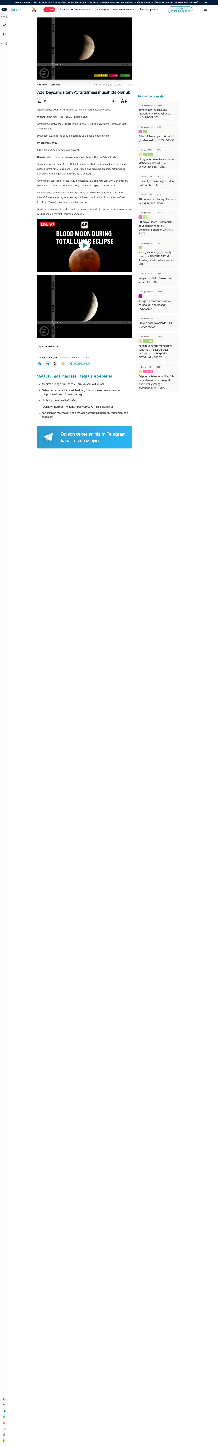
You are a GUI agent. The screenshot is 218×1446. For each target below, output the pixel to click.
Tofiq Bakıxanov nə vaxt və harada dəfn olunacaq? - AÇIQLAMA (155, 304)
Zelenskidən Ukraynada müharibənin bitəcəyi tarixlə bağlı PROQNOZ (155, 113)
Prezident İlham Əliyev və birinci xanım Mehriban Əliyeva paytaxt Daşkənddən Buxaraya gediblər (60, 2)
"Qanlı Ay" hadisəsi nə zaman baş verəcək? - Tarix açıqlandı (77, 406)
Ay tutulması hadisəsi (49, 346)
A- (114, 101)
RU (4, 16)
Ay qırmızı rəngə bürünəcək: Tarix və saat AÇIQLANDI (74, 384)
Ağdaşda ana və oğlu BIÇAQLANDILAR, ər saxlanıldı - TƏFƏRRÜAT (145, 2)
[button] (164, 9)
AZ (4, 9)
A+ (124, 101)
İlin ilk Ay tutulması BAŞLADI (58, 400)
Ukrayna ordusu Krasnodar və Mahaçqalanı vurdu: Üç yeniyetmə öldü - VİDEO (156, 163)
